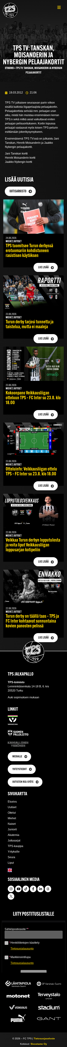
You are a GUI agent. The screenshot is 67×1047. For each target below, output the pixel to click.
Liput (11, 862)
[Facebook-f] (33, 889)
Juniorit (12, 829)
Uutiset (12, 807)
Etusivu (9, 68)
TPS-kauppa (15, 846)
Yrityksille (14, 851)
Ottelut (12, 812)
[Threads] (48, 889)
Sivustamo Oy (39, 1043)
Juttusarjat (14, 840)
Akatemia (13, 834)
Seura (11, 857)
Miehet (12, 818)
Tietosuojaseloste (44, 1038)
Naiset (12, 823)
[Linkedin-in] (40, 889)
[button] (59, 7)
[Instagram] (11, 889)
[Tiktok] (26, 889)
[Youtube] (18, 889)
